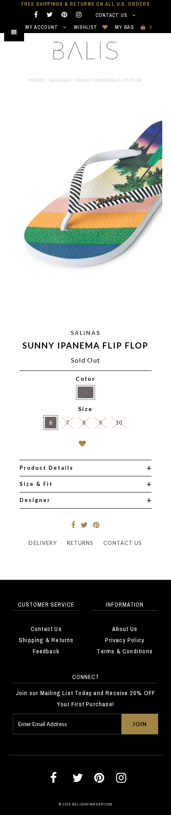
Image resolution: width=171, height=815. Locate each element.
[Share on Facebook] (73, 525)
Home (36, 80)
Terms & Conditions (125, 651)
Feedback (46, 651)
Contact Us (112, 15)
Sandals (60, 80)
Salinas (85, 332)
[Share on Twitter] (84, 525)
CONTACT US (122, 543)
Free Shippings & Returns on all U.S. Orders (85, 4)
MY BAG (133, 27)
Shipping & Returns (46, 640)
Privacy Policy (124, 640)
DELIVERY (42, 543)
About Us (124, 628)
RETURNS (80, 543)
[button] (86, 445)
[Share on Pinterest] (96, 525)
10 (118, 422)
